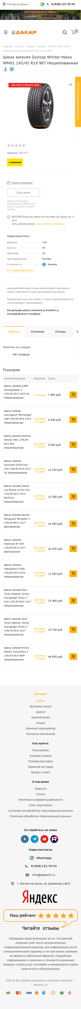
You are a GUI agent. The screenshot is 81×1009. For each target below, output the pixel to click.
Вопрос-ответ (40, 772)
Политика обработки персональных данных (40, 816)
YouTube (44, 839)
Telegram (35, 839)
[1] (9, 145)
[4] (20, 145)
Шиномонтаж (40, 717)
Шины (40, 701)
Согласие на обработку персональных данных (40, 810)
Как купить (40, 743)
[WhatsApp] (42, 4)
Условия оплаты (40, 756)
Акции (40, 723)
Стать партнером (40, 805)
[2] (13, 145)
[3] (16, 145)
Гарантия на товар (40, 767)
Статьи (40, 794)
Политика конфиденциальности (40, 799)
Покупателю (40, 750)
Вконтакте (25, 839)
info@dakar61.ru (43, 875)
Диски (40, 712)
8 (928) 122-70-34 (43, 866)
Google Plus (54, 839)
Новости (40, 788)
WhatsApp (44, 858)
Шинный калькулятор (40, 728)
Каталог (40, 694)
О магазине (40, 782)
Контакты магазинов (40, 734)
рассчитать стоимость (51, 223)
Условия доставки (40, 761)
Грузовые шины (40, 706)
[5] (24, 145)
